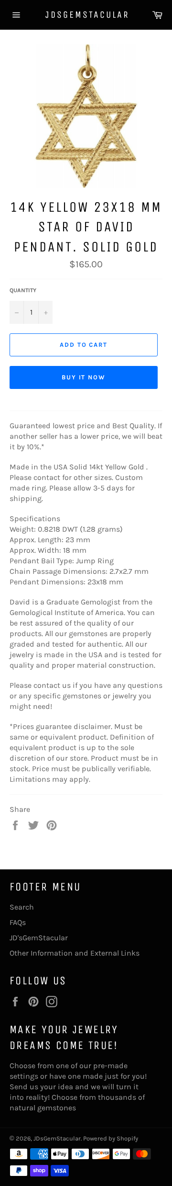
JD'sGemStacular (39, 937)
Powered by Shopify (110, 1138)
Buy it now (84, 377)
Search (22, 907)
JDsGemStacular (86, 14)
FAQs (18, 922)
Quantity (23, 290)
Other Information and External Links (75, 953)
